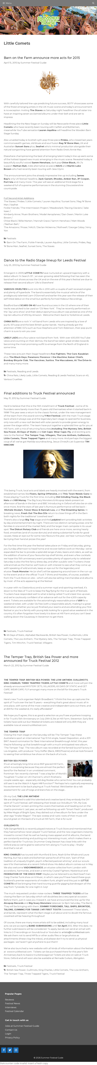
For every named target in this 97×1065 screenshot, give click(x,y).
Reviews (9, 999)
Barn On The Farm (17, 242)
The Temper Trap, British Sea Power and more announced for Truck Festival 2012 (41, 659)
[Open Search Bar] (93, 3)
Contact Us (11, 1030)
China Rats (12, 375)
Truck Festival (24, 631)
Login (8, 1033)
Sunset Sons (34, 246)
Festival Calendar (14, 1011)
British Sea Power (58, 635)
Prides (82, 242)
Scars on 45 (82, 375)
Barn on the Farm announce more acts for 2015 (42, 58)
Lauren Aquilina (53, 242)
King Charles (45, 970)
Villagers (47, 643)
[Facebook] (3, 1050)
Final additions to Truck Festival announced (39, 393)
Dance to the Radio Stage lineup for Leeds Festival (45, 260)
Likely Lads (25, 375)
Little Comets (70, 242)
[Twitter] (9, 1050)
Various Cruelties (13, 379)
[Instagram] (15, 1050)
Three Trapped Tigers (36, 973)
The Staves (48, 246)
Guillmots (32, 970)
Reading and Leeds (27, 371)
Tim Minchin (19, 643)
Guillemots (75, 635)
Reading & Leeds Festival (61, 375)
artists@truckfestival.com (76, 932)
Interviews (10, 1007)
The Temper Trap (63, 639)
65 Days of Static (15, 635)
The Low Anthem (23, 639)
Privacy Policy (12, 1037)
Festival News (12, 1003)
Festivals (11, 238)
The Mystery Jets (43, 639)
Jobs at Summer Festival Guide (22, 1026)
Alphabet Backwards (36, 635)
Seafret (23, 246)
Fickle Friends (35, 242)
